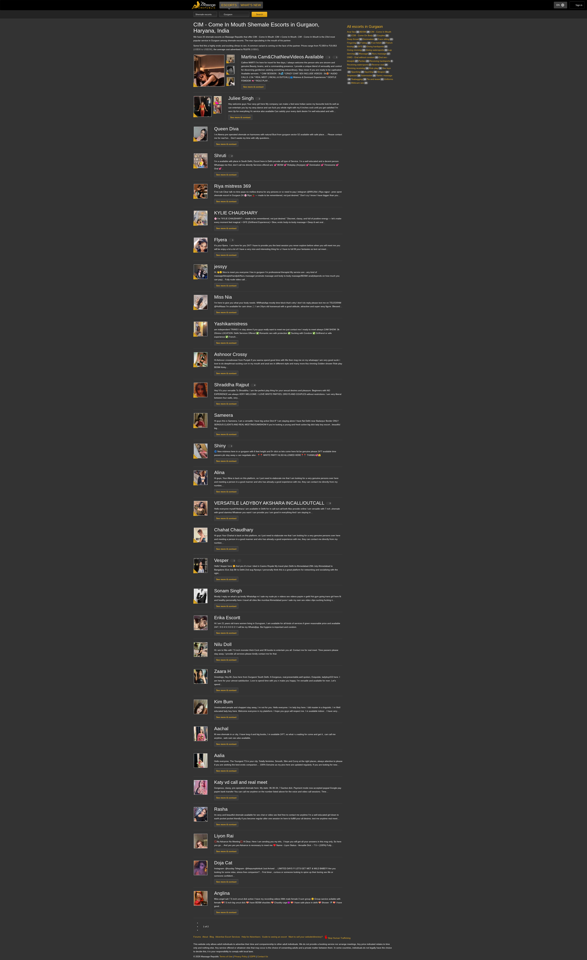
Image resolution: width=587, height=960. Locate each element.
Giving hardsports (377, 46)
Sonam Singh (228, 590)
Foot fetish (378, 43)
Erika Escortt (227, 617)
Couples (382, 35)
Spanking (357, 72)
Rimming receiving (357, 68)
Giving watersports (376, 50)
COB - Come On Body (363, 35)
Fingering (353, 43)
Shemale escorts (203, 14)
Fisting (365, 43)
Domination (370, 39)
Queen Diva (226, 128)
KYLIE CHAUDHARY (236, 212)
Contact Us (262, 956)
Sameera (223, 415)
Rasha (221, 809)
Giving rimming (356, 50)
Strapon (382, 72)
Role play (375, 68)
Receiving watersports (359, 64)
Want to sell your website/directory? (305, 937)
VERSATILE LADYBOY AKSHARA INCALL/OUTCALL (272, 503)
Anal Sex (353, 32)
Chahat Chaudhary (233, 529)
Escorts (229, 5)
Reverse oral (379, 64)
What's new (251, 5)
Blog (212, 937)
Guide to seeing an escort (274, 937)
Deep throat (354, 39)
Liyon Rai (224, 835)
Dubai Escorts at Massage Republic (203, 5)
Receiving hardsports (381, 61)
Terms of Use (226, 956)
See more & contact (253, 87)
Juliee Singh (244, 98)
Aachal (221, 728)
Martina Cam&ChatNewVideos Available (289, 56)
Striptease (353, 75)
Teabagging (358, 79)
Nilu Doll (223, 644)
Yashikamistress (230, 323)
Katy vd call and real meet (240, 782)
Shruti (223, 155)
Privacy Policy (240, 956)
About (205, 937)
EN (558, 5)
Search (259, 14)
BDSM (364, 32)
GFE (361, 46)
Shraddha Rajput (234, 384)
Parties (364, 61)
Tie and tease (375, 79)
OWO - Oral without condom (362, 57)
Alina (219, 472)
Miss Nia (223, 297)
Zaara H (222, 671)
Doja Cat (223, 862)
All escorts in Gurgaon (365, 26)
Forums (197, 937)
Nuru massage (380, 53)
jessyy (220, 266)
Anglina (222, 893)
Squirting (370, 72)
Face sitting (385, 39)
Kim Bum (223, 701)
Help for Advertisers (251, 937)
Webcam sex (359, 83)
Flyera (223, 239)
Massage (365, 53)
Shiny (223, 445)
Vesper (224, 560)
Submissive (368, 75)
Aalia (219, 755)
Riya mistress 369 (232, 186)
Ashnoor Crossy (230, 354)
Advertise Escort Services (227, 937)
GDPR (252, 956)
